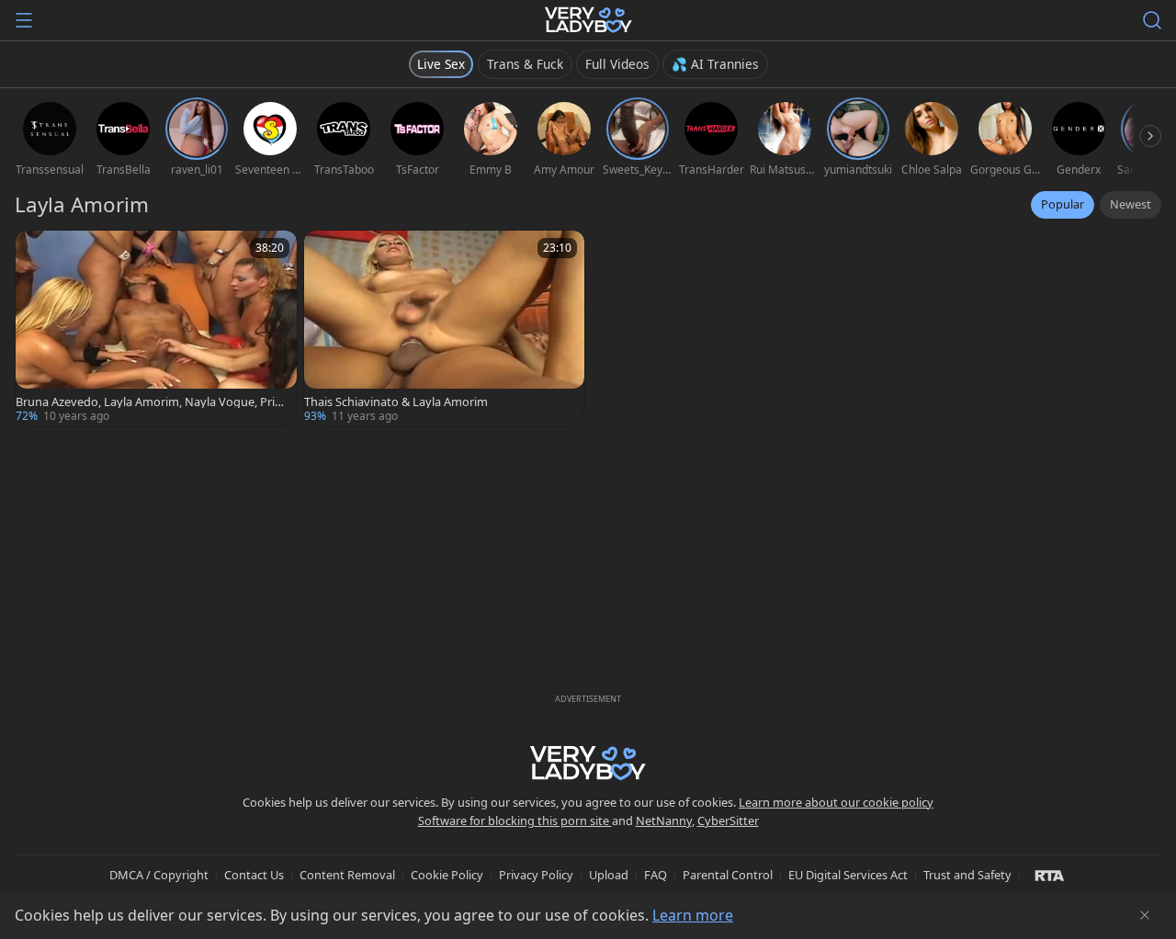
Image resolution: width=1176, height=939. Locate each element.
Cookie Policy (447, 874)
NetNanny (664, 820)
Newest (1130, 204)
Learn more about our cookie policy (836, 802)
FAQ (655, 874)
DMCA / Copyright (159, 874)
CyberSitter (728, 820)
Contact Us (254, 874)
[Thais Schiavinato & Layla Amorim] (444, 328)
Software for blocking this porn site (515, 820)
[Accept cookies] (1144, 915)
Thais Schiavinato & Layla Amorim (396, 402)
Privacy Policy (536, 874)
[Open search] (1152, 20)
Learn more (692, 915)
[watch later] (37, 252)
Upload (608, 874)
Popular (1062, 204)
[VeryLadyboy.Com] (588, 20)
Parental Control (728, 874)
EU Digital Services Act (848, 874)
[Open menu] (23, 20)
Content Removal (347, 874)
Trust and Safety (967, 874)
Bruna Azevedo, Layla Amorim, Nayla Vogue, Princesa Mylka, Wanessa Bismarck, (152, 402)
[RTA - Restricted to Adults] (1050, 874)
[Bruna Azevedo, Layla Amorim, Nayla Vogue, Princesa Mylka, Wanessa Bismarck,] (156, 328)
